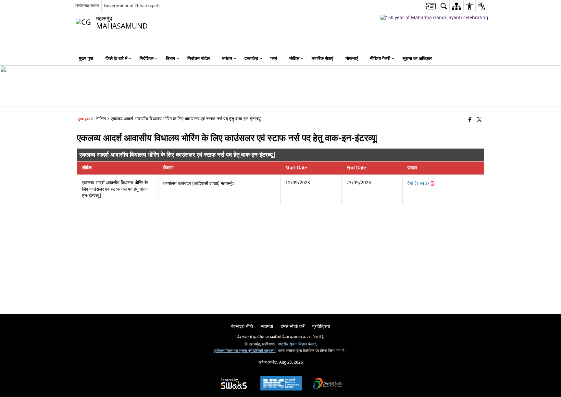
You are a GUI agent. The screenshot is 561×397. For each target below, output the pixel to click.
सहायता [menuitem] (267, 326)
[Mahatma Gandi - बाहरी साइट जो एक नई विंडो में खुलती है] (434, 17)
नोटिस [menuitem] (294, 58)
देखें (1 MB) (418, 183)
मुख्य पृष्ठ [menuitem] (86, 58)
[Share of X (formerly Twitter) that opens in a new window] (479, 120)
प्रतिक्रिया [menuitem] (321, 326)
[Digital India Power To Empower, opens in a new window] (328, 384)
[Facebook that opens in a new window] (470, 120)
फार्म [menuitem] (273, 58)
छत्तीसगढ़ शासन (87, 6)
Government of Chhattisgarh (132, 6)
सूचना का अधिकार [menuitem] (417, 58)
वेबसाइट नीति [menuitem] (242, 326)
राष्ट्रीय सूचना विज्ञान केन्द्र (297, 344)
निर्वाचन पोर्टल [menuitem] (198, 58)
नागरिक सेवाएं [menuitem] (322, 58)
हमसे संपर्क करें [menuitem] (293, 326)
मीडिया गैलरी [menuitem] (380, 58)
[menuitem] (430, 6)
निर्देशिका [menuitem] (147, 58)
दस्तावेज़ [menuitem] (251, 58)
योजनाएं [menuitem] (351, 58)
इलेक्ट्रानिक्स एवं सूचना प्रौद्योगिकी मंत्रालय (245, 351)
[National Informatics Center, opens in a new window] (281, 384)
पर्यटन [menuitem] (227, 58)
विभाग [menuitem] (170, 58)
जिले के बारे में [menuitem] (116, 58)
